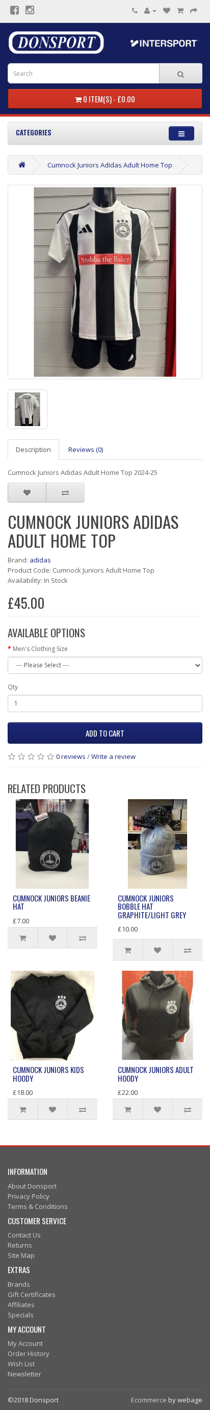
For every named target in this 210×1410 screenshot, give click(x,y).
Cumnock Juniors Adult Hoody (156, 1074)
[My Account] (150, 10)
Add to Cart (105, 733)
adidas (40, 560)
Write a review (113, 756)
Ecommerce (149, 1399)
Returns (20, 1245)
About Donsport (32, 1186)
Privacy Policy (28, 1196)
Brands (19, 1284)
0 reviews (71, 756)
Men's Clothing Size (40, 648)
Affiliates (21, 1304)
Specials (21, 1314)
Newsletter (24, 1373)
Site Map (21, 1255)
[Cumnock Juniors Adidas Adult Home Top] (105, 282)
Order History (28, 1353)
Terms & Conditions (38, 1206)
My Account (25, 1343)
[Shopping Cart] (180, 10)
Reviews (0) (85, 449)
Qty (13, 687)
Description (33, 449)
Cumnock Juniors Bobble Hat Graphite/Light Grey (152, 906)
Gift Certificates (32, 1294)
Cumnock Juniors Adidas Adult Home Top (109, 165)
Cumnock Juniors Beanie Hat (51, 902)
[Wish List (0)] (166, 10)
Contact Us (24, 1234)
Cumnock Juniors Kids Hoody (48, 1074)
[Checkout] (193, 10)
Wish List (21, 1363)
